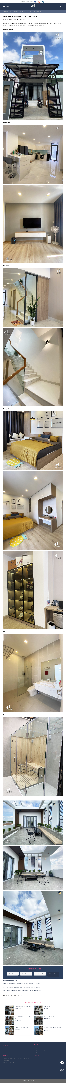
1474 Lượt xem (21, 19)
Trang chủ (5, 11)
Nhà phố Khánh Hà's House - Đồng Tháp (23, 1017)
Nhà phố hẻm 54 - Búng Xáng (51, 1017)
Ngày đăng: (7, 19)
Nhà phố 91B (47, 1006)
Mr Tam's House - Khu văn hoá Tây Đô (52, 1028)
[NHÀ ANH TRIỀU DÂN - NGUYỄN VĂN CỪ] (33, 6)
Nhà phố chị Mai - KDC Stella (21, 1027)
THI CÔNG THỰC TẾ (15, 11)
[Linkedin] (15, 995)
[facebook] (35, 1)
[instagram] (43, 1)
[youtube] (39, 1)
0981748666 (29, 1)
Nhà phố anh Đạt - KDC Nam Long (23, 1006)
